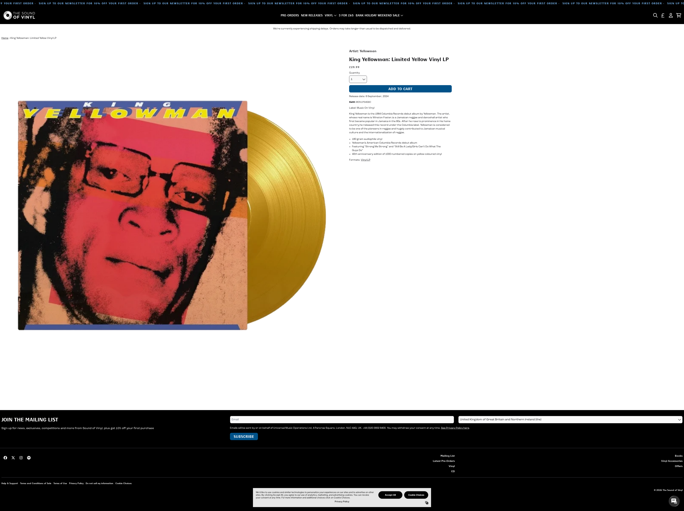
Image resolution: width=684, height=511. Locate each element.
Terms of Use (60, 483)
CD (453, 471)
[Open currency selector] (663, 15)
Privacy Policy (76, 483)
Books (679, 455)
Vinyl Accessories (672, 460)
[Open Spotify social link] (29, 458)
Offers (679, 466)
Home (4, 38)
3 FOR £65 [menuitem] (346, 15)
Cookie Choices (123, 483)
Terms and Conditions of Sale (35, 483)
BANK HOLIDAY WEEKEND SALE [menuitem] (378, 15)
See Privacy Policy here (455, 428)
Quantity (354, 73)
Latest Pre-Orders (444, 460)
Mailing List (448, 455)
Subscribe (244, 436)
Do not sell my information (99, 483)
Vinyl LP (365, 160)
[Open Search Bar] (655, 15)
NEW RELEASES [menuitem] (312, 15)
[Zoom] (171, 219)
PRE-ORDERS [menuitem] (290, 15)
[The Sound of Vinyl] (19, 15)
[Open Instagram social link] (21, 458)
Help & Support (9, 483)
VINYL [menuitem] (329, 15)
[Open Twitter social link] (13, 458)
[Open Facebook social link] (5, 458)
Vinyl (452, 466)
